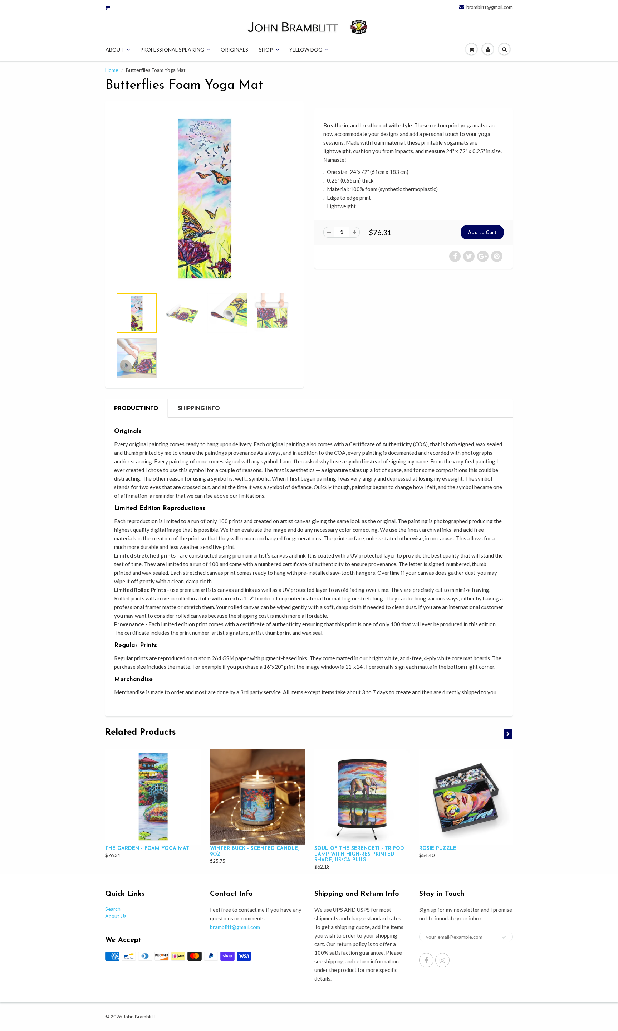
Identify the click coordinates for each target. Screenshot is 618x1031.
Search (113, 909)
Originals (234, 50)
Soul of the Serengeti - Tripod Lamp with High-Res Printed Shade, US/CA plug (359, 854)
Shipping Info (199, 407)
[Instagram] (442, 960)
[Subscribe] (503, 937)
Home (111, 70)
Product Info (136, 407)
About (115, 50)
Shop (266, 50)
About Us (116, 916)
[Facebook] (426, 960)
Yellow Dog (305, 50)
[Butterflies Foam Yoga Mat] (204, 198)
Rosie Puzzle (437, 848)
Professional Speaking (172, 50)
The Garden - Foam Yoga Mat (147, 848)
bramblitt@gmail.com (489, 7)
